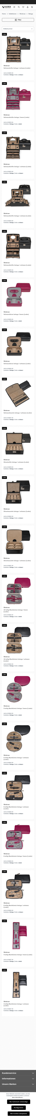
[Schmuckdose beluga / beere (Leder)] (18, 295)
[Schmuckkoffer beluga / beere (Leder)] (18, 98)
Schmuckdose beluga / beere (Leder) (16, 314)
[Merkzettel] (23, 7)
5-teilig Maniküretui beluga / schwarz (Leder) (16, 758)
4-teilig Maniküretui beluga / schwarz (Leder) (16, 1005)
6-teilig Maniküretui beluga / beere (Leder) (18, 856)
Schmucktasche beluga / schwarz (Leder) (18, 413)
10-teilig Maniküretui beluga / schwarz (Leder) (17, 660)
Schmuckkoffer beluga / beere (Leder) (16, 117)
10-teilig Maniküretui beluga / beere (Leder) (16, 610)
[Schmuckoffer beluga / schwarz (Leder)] (18, 49)
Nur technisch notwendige (19, 1102)
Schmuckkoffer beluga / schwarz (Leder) (17, 166)
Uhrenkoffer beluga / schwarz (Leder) (16, 462)
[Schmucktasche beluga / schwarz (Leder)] (18, 393)
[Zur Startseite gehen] (6, 7)
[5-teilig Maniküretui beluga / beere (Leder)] (18, 689)
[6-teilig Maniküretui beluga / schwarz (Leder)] (18, 787)
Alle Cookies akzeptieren (18, 1113)
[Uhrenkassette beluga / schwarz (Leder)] (18, 492)
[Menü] (14, 7)
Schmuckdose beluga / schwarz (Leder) (17, 363)
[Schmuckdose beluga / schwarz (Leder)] (18, 344)
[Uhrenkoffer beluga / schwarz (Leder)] (18, 443)
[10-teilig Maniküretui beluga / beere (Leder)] (18, 590)
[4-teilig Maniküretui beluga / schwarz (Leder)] (18, 984)
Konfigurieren (18, 1107)
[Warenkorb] (32, 7)
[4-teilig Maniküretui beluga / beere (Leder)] (18, 935)
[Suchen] (19, 7)
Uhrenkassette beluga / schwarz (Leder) (17, 511)
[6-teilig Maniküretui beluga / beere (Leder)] (18, 837)
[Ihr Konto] (28, 7)
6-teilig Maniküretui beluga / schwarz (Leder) (16, 808)
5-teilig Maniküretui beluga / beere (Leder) (18, 708)
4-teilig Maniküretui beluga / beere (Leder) (18, 954)
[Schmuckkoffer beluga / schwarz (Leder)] (18, 147)
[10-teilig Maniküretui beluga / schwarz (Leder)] (18, 640)
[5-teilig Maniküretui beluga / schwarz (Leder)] (18, 738)
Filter (19, 20)
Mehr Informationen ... (18, 1097)
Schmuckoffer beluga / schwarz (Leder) (17, 68)
